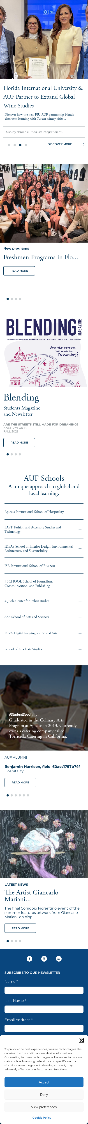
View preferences (44, 1107)
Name (11, 981)
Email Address (18, 1020)
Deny (44, 1095)
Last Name (15, 1001)
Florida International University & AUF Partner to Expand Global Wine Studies (43, 96)
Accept (44, 1082)
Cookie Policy (41, 1117)
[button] (81, 1040)
